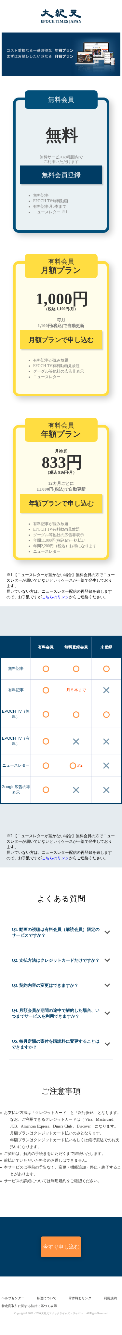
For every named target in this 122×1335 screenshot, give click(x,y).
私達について (46, 1298)
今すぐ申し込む (61, 1246)
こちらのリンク (55, 597)
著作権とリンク (80, 1298)
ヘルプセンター (13, 1298)
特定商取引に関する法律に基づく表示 (29, 1306)
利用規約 (110, 1298)
